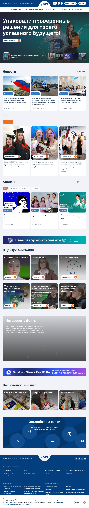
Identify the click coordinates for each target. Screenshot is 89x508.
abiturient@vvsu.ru (8, 476)
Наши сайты (70, 473)
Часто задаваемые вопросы (74, 470)
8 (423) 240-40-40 (8, 470)
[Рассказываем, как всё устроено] (51, 56)
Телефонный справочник (52, 470)
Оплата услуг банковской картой (75, 489)
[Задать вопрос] (62, 407)
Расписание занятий (51, 486)
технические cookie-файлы (31, 500)
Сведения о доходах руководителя (9, 492)
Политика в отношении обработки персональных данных (34, 492)
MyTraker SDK (7, 502)
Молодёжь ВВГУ (52, 9)
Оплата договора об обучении (75, 492)
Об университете (66, 9)
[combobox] (55, 3)
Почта (47, 473)
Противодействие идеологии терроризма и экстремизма (32, 487)
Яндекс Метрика (57, 500)
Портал (68, 486)
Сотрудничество (31, 9)
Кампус (42, 9)
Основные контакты (30, 473)
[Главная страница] (44, 4)
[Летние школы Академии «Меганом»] (44, 210)
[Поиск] (62, 3)
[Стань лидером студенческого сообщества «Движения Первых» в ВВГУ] (72, 210)
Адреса (26, 470)
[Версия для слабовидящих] (59, 3)
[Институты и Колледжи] (5, 407)
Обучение (78, 9)
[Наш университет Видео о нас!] (82, 56)
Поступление (12, 9)
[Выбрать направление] (33, 407)
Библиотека (48, 489)
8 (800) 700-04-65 (8, 473)
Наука (21, 9)
